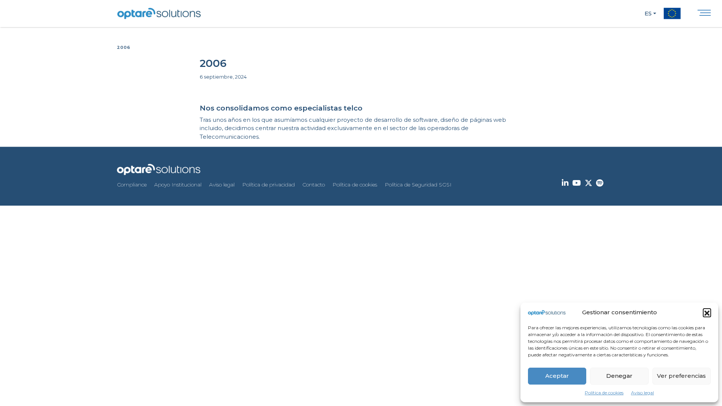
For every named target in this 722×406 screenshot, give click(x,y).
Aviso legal (642, 392)
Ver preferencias (681, 375)
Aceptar (557, 375)
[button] (707, 312)
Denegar (619, 375)
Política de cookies (604, 392)
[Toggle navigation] (704, 14)
